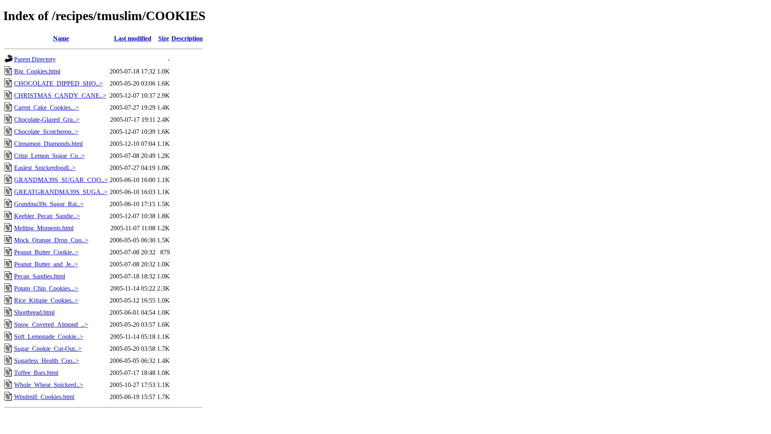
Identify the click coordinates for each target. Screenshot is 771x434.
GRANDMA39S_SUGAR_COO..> (61, 179)
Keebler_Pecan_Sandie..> (47, 216)
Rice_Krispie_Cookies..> (46, 300)
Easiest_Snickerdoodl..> (44, 167)
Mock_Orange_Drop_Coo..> (51, 240)
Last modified (132, 38)
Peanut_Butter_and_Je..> (46, 264)
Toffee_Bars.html (36, 372)
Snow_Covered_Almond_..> (51, 324)
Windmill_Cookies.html (44, 396)
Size (163, 38)
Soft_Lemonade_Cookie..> (48, 336)
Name (61, 38)
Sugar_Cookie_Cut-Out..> (48, 348)
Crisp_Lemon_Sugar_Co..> (49, 155)
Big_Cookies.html (37, 71)
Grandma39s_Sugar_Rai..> (49, 204)
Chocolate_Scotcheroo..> (46, 131)
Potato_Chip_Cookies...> (46, 288)
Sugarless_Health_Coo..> (46, 360)
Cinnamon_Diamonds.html (48, 143)
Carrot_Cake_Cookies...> (46, 107)
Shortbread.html (34, 312)
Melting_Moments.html (43, 228)
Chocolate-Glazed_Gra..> (47, 119)
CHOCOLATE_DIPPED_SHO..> (58, 83)
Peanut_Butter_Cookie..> (46, 252)
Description (187, 38)
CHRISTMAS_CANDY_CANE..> (60, 95)
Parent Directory (35, 59)
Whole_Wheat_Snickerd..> (48, 384)
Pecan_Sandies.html (39, 276)
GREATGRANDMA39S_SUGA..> (61, 191)
